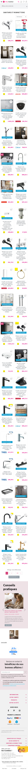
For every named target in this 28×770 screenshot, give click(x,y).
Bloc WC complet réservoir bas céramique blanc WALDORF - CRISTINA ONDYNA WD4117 (21, 366)
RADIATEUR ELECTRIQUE (14, 738)
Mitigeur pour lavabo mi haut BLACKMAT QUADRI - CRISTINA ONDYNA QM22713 (7, 393)
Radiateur (6, 614)
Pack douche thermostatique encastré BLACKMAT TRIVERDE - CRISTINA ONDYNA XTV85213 (7, 338)
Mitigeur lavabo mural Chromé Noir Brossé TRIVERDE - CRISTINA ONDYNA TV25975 (21, 338)
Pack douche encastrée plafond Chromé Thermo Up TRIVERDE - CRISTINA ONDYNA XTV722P (7, 116)
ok (25, 672)
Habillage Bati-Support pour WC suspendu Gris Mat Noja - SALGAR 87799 (21, 142)
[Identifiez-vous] (21, 1)
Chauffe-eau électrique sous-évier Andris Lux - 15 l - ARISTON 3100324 (21, 115)
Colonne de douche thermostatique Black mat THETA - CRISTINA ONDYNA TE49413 (21, 502)
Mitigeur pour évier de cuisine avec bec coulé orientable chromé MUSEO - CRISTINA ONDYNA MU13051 (21, 529)
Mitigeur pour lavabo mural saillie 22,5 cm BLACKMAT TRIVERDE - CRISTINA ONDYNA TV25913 (21, 62)
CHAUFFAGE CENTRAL (14, 745)
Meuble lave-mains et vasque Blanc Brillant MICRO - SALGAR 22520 (7, 61)
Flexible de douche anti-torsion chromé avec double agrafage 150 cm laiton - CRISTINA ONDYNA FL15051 (21, 311)
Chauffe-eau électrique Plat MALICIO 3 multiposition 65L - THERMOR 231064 (7, 196)
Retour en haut (14, 577)
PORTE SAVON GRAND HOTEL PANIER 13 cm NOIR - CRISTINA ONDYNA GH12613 (7, 501)
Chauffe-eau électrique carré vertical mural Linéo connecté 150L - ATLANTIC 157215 (21, 89)
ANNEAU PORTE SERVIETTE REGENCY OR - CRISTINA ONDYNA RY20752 (21, 283)
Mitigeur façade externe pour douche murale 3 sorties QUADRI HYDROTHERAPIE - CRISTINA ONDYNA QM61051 (21, 256)
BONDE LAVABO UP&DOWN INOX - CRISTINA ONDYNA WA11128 (21, 223)
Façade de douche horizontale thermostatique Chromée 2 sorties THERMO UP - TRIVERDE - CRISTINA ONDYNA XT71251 (7, 226)
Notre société (14, 703)
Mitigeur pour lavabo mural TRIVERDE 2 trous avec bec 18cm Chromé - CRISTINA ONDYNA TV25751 (7, 35)
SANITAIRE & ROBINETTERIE (14, 743)
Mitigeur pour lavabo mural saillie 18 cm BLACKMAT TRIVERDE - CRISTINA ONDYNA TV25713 (7, 254)
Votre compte (14, 697)
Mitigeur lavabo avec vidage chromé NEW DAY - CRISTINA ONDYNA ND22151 (7, 89)
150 (17, 573)
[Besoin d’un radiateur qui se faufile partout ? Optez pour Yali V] (14, 601)
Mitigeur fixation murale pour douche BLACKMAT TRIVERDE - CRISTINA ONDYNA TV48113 (21, 474)
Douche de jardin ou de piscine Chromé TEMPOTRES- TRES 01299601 (7, 447)
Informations (14, 695)
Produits (14, 700)
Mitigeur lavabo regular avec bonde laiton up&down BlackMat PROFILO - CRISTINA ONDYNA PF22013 (7, 558)
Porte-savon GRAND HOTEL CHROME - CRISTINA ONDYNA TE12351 (7, 365)
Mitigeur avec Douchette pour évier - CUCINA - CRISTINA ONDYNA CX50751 (21, 169)
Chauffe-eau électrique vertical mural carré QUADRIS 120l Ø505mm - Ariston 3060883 (21, 393)
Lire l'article (8, 625)
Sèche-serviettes (11, 614)
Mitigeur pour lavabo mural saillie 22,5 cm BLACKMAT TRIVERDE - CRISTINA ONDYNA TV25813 (21, 197)
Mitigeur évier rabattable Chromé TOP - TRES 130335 (7, 473)
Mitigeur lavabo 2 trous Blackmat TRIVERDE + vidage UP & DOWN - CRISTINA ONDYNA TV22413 (7, 529)
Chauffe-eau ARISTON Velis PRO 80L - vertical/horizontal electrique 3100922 (21, 35)
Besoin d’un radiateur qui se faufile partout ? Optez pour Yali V (13, 611)
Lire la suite (4, 642)
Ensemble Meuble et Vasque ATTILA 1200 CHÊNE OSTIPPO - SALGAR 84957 (21, 420)
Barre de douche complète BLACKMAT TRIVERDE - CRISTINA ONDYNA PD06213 (7, 143)
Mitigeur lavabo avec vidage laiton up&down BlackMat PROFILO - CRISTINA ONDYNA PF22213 (7, 420)
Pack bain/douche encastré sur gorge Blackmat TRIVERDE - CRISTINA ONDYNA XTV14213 (7, 169)
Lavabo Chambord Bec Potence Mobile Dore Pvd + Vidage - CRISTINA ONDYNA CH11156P (21, 557)
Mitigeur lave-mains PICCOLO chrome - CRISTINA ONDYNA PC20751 (21, 447)
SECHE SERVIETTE (14, 741)
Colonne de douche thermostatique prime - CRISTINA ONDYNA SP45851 (7, 310)
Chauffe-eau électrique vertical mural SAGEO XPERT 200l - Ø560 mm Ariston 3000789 (7, 284)
